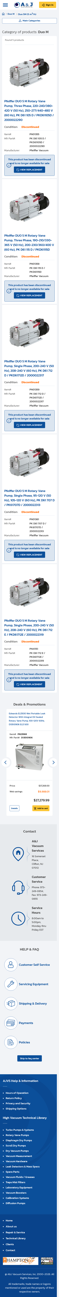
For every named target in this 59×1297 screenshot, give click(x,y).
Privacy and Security (18, 1103)
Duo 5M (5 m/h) (27, 14)
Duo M (11, 14)
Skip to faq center (29, 1058)
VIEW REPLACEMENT (31, 169)
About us (11, 1226)
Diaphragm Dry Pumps (19, 1140)
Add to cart (42, 808)
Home (3, 14)
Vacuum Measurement (19, 1156)
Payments (26, 1023)
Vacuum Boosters (16, 1193)
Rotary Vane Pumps (17, 1135)
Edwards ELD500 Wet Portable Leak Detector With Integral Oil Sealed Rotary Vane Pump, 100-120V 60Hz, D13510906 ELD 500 (27, 719)
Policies (24, 1042)
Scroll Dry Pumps (16, 1145)
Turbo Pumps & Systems (20, 1130)
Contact (10, 1250)
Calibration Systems (17, 1198)
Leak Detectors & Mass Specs (23, 1166)
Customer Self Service (34, 964)
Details (14, 808)
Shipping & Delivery (33, 1003)
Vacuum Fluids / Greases (20, 1177)
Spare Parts (12, 1172)
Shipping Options (16, 1109)
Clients (10, 1244)
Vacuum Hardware (16, 1161)
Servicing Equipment (33, 984)
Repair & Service (15, 1232)
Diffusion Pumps (15, 1203)
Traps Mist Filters (15, 1182)
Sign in (49, 5)
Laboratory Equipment (19, 1187)
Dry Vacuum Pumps (17, 1151)
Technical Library (16, 1238)
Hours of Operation (17, 1093)
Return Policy (14, 1098)
